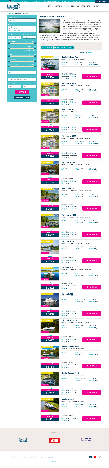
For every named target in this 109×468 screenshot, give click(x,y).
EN (10, 1)
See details (92, 76)
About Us (43, 457)
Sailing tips (81, 6)
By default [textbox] (88, 53)
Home (9, 13)
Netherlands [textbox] (12, 20)
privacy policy (33, 457)
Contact (96, 6)
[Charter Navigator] (13, 6)
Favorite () (66, 1)
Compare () (77, 1)
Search (50, 6)
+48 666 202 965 (23, 1)
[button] (9, 27)
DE (12, 1)
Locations (58, 6)
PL (14, 1)
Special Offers (69, 6)
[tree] (22, 29)
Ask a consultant (21, 97)
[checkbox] (11, 27)
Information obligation (19, 457)
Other (89, 6)
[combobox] (22, 20)
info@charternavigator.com (52, 1)
